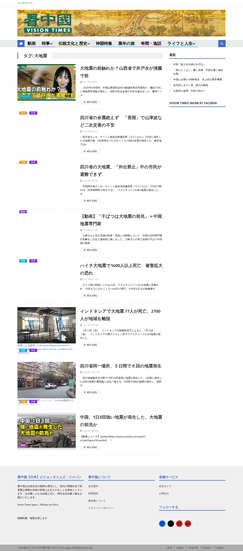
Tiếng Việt (193, 547)
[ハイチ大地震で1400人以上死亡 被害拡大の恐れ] (46, 263)
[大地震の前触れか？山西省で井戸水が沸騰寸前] (46, 82)
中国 (37, 96)
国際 (23, 261)
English (180, 547)
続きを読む (92, 102)
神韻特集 (104, 43)
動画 (32, 43)
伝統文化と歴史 (73, 43)
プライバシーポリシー (100, 508)
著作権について (97, 500)
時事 (46, 43)
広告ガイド (165, 486)
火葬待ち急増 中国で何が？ (189, 91)
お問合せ (164, 493)
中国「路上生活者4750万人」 (189, 64)
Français (219, 547)
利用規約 (93, 493)
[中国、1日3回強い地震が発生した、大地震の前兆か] (46, 431)
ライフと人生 (180, 43)
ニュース (25, 96)
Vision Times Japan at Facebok (193, 103)
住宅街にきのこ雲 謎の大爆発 (190, 85)
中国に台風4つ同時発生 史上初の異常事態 (197, 79)
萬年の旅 (126, 43)
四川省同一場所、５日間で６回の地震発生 (121, 366)
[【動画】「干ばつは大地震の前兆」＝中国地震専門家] (46, 214)
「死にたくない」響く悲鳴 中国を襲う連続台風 (198, 72)
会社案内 (93, 486)
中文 (169, 547)
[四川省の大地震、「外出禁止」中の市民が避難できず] (46, 165)
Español (206, 547)
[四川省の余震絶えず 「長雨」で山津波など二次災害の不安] (46, 115)
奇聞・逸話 (151, 43)
